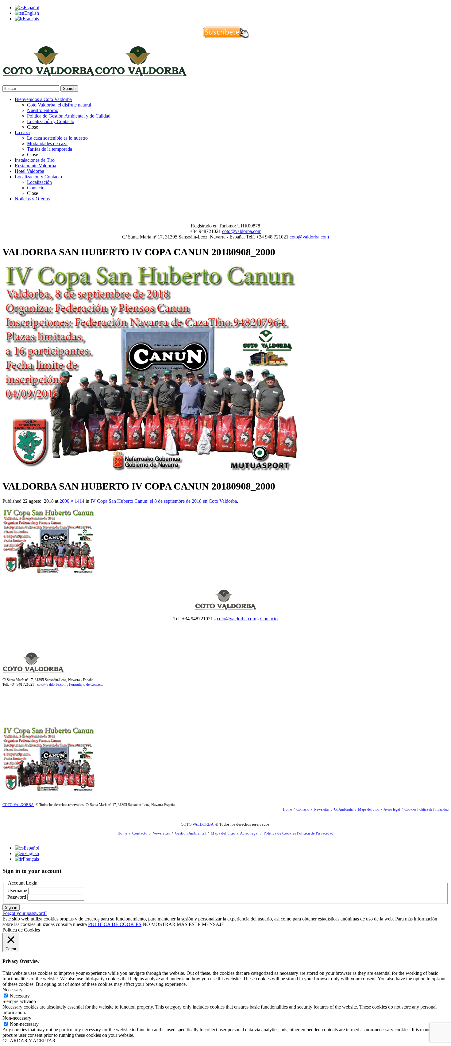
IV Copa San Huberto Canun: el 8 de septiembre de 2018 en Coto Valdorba (164, 501)
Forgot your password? (24, 913)
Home (287, 809)
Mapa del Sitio (368, 809)
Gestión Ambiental (190, 833)
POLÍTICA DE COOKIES (114, 924)
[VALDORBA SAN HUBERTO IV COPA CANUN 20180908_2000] (149, 471)
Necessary (20, 995)
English (31, 13)
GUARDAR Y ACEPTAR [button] (29, 1040)
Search (69, 88)
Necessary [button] (12, 989)
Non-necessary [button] (16, 1018)
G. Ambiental (343, 809)
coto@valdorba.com (241, 231)
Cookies (410, 809)
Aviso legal (392, 809)
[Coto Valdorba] (94, 73)
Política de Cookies (280, 833)
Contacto (269, 618)
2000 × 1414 (72, 501)
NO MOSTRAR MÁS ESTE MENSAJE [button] (183, 924)
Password (16, 897)
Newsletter (322, 809)
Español (31, 7)
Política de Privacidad (433, 809)
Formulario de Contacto (86, 684)
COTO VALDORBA (18, 805)
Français (31, 18)
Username (17, 890)
